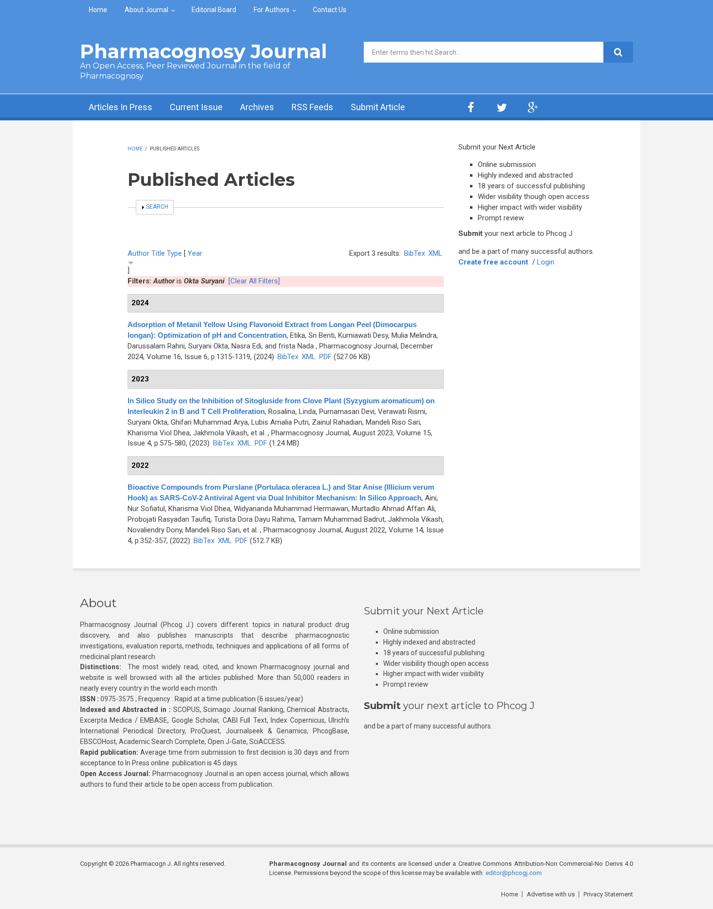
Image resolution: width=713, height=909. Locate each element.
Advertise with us (551, 894)
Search (157, 206)
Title (158, 253)
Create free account (493, 262)
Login (545, 262)
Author (138, 253)
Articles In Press (120, 107)
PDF (325, 356)
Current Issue (196, 107)
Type (174, 253)
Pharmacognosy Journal (203, 51)
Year (195, 253)
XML (435, 253)
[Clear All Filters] (254, 281)
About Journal (146, 10)
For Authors (272, 10)
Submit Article (378, 107)
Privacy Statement (608, 894)
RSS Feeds (312, 107)
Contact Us (329, 10)
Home (98, 10)
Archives (257, 107)
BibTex (414, 253)
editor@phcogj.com (514, 872)
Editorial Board (214, 10)
